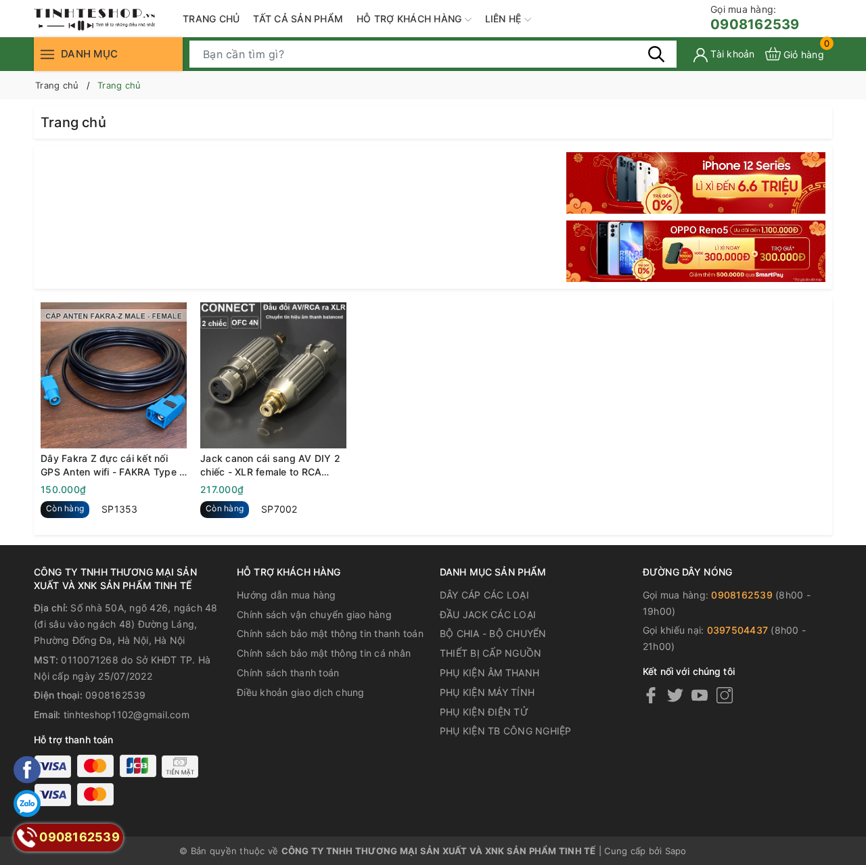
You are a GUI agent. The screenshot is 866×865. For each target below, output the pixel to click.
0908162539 (755, 17)
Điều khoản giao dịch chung (301, 692)
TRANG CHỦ (211, 18)
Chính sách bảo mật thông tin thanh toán (330, 633)
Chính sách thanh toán (288, 672)
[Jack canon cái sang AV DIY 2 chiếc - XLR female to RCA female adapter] (273, 375)
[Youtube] (699, 694)
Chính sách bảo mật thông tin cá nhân (324, 653)
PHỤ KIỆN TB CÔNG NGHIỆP (506, 731)
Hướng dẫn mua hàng (286, 595)
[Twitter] (675, 694)
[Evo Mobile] (695, 183)
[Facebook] (651, 694)
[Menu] (47, 54)
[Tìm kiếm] (656, 53)
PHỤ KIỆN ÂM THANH (489, 672)
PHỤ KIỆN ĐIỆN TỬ (484, 712)
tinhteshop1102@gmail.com (126, 714)
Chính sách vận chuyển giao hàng (314, 614)
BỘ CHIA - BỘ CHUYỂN (493, 633)
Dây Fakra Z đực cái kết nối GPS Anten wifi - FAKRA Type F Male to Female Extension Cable (113, 465)
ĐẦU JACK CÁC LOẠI (488, 614)
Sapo (676, 850)
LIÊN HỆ (504, 18)
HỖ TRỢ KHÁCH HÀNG (411, 18)
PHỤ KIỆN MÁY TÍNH (487, 692)
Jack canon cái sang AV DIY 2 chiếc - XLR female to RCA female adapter (270, 465)
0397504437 (738, 630)
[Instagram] (724, 694)
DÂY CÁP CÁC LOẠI (484, 595)
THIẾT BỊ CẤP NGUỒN (491, 653)
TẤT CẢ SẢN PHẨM (298, 18)
